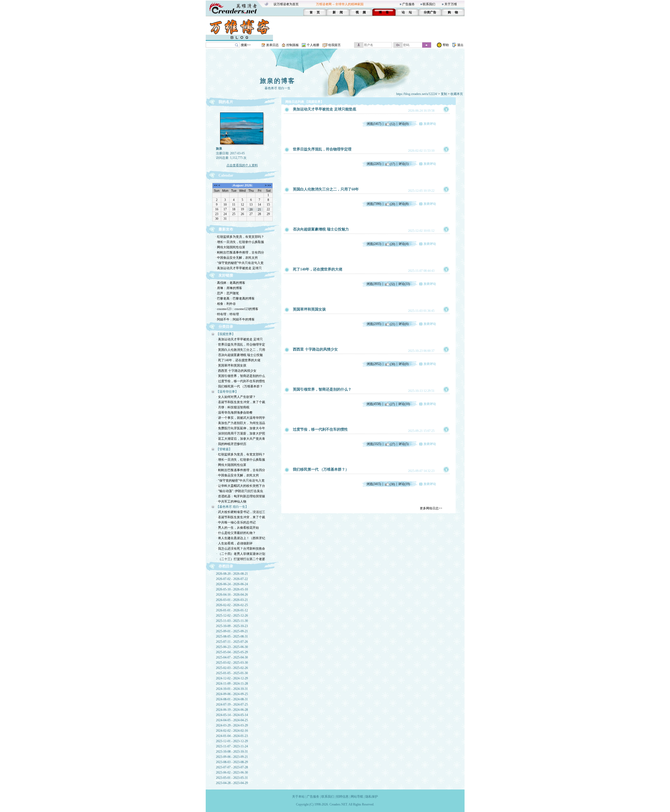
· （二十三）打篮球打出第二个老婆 (240, 559)
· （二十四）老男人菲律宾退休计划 (240, 554)
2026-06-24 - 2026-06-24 (232, 584)
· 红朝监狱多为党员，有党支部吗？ (239, 237)
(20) (392, 203)
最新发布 (226, 229)
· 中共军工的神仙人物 (231, 501)
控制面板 (292, 45)
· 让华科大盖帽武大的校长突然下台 (240, 486)
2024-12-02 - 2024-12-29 (232, 678)
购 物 (453, 12)
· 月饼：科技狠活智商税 (232, 407)
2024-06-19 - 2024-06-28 (232, 710)
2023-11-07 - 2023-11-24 (232, 746)
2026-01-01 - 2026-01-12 (232, 610)
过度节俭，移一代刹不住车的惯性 (320, 429)
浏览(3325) (374, 444)
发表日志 (272, 45)
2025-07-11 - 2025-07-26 (232, 642)
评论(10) (404, 404)
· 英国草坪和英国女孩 (231, 365)
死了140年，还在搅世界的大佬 (317, 269)
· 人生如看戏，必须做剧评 (234, 543)
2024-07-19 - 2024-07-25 (232, 704)
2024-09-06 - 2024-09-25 (232, 694)
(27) (392, 403)
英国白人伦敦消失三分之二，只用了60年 (326, 189)
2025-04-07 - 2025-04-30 (232, 657)
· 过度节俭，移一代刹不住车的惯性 (240, 381)
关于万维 (450, 4)
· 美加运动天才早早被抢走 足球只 (238, 268)
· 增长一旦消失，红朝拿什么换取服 (239, 242)
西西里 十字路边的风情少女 (315, 349)
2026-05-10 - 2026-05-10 (232, 589)
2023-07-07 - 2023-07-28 (232, 767)
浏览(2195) (374, 324)
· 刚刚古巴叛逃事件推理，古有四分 (239, 252)
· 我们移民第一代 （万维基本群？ (239, 386)
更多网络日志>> (431, 508)
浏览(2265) (374, 164)
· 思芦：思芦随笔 (227, 293)
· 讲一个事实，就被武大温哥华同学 (240, 418)
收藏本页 (456, 94)
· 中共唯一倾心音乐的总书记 (236, 522)
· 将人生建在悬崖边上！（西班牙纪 (240, 538)
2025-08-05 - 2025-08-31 (232, 636)
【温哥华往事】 (227, 391)
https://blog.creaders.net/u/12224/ (416, 94)
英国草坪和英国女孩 (309, 309)
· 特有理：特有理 (227, 314)
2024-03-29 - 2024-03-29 (232, 725)
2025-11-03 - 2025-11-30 (232, 621)
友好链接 (226, 275)
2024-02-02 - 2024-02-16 (232, 730)
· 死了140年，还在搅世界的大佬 (238, 360)
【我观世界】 (225, 334)
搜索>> (246, 45)
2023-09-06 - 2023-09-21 (232, 757)
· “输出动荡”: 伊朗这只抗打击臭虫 (239, 491)
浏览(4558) (373, 404)
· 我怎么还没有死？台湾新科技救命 (240, 548)
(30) (392, 363)
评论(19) (404, 484)
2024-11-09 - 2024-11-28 (232, 683)
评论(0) (404, 124)
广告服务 (408, 4)
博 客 (384, 12)
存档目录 (226, 566)
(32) (392, 283)
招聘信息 (342, 796)
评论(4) (404, 244)
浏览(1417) (374, 124)
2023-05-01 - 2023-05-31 (232, 778)
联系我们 (429, 4)
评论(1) (404, 164)
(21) (392, 323)
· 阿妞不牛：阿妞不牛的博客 (235, 319)
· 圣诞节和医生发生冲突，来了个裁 (240, 402)
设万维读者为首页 (286, 4)
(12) (392, 123)
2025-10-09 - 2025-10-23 (232, 626)
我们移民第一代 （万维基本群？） (321, 469)
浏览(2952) (374, 364)
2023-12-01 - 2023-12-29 (232, 741)
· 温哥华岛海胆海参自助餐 (234, 412)
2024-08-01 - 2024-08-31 (232, 699)
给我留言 (334, 45)
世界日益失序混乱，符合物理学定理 (322, 149)
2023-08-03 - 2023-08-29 (232, 762)
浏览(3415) (373, 484)
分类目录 (226, 327)
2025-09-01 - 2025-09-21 (232, 631)
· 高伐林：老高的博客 (230, 283)
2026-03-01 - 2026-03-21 (232, 600)
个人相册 (313, 45)
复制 (444, 94)
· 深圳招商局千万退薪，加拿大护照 (240, 433)
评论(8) (404, 204)
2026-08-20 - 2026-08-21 (232, 574)
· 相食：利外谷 (225, 304)
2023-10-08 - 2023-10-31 (232, 751)
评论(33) (404, 284)
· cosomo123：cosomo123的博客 (236, 309)
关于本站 (298, 796)
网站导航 (357, 796)
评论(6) (404, 324)
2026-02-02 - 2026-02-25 (232, 605)
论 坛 (407, 12)
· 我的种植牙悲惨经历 (231, 444)
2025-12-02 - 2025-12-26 (232, 615)
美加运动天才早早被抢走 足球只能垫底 (324, 109)
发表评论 (429, 124)
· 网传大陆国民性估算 (230, 247)
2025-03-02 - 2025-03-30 (232, 662)
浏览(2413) (374, 244)
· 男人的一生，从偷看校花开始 (237, 527)
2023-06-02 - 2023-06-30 (232, 772)
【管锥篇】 (224, 449)
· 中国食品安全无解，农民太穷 (236, 258)
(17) (392, 163)
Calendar (226, 175)
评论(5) (404, 444)
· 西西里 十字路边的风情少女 (236, 371)
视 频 (361, 12)
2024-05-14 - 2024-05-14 (232, 715)
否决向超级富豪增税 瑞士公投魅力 (321, 229)
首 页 (315, 12)
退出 (460, 45)
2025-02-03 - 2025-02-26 (232, 668)
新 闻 (338, 12)
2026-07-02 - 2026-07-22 (232, 579)
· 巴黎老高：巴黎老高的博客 (235, 298)
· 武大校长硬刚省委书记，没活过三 (240, 512)
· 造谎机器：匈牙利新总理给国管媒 (240, 496)
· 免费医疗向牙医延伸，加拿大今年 (240, 428)
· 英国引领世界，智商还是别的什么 (240, 376)
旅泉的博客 (277, 80)
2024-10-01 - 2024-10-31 (232, 689)
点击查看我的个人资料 (242, 165)
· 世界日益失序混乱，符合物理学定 (240, 344)
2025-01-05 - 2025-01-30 (232, 673)
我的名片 (226, 102)
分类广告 (430, 12)
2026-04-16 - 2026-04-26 (232, 594)
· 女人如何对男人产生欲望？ (236, 397)
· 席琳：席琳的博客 (228, 288)
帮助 (446, 45)
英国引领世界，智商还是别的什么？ (322, 389)
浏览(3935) (373, 284)
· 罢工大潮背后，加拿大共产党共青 (240, 439)
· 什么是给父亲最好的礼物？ (236, 533)
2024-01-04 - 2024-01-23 (232, 736)
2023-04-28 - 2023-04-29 (232, 783)
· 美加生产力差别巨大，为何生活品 (240, 423)
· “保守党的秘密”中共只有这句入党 (239, 263)
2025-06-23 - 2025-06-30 (232, 647)
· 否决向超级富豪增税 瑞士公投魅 (239, 355)
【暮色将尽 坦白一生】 (232, 507)
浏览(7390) (374, 204)
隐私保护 (371, 796)
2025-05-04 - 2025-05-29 (232, 652)
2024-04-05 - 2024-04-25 (232, 720)
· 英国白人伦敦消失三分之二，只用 (240, 350)
